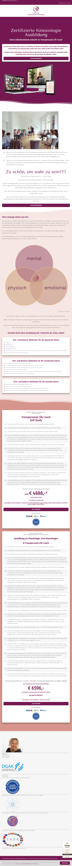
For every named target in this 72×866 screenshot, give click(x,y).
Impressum (27, 858)
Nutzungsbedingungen (44, 858)
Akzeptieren (65, 863)
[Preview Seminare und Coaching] (36, 6)
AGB (50, 858)
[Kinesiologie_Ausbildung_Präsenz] (30, 111)
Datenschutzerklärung (35, 858)
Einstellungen (35, 863)
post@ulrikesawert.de (12, 0)
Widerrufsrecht (54, 858)
